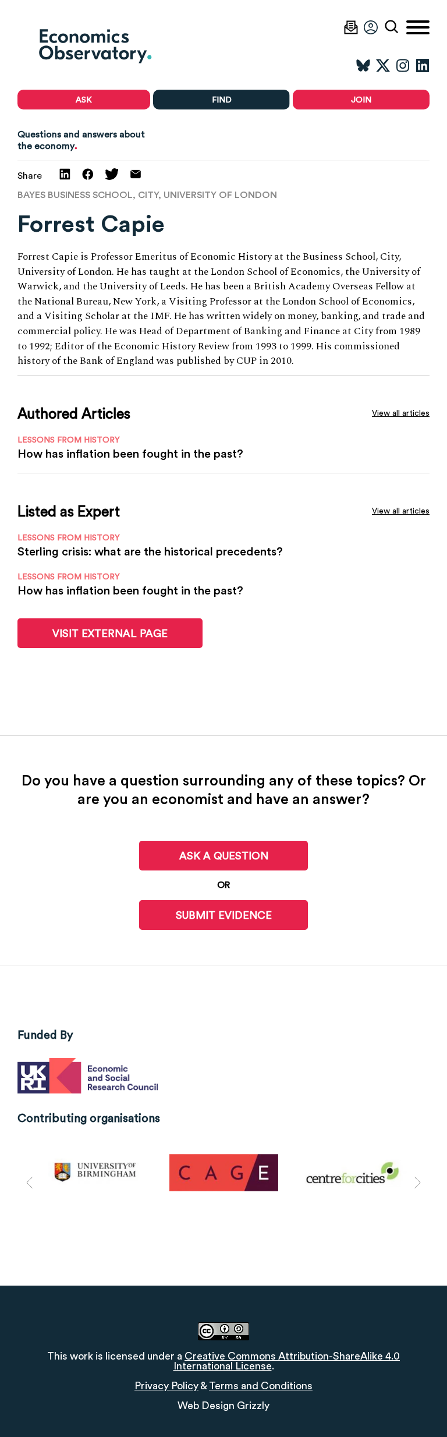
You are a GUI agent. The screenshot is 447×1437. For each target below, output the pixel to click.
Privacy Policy (166, 1385)
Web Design (206, 1405)
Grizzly (253, 1405)
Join (361, 99)
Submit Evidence (224, 915)
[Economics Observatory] (120, 46)
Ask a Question (223, 856)
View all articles (401, 412)
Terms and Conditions (261, 1385)
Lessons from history (68, 439)
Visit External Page (110, 633)
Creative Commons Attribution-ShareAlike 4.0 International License (286, 1361)
